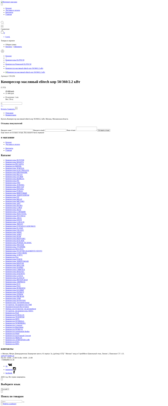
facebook (9, 373)
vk (6, 366)
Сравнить (11, 109)
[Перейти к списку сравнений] (2, 27)
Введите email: (39, 130)
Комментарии (10, 115)
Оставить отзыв (103, 130)
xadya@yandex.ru (7, 356)
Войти (9, 404)
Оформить (18, 47)
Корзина (8, 47)
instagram (9, 370)
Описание (9, 113)
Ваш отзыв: (71, 130)
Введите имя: (6, 130)
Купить (4, 109)
